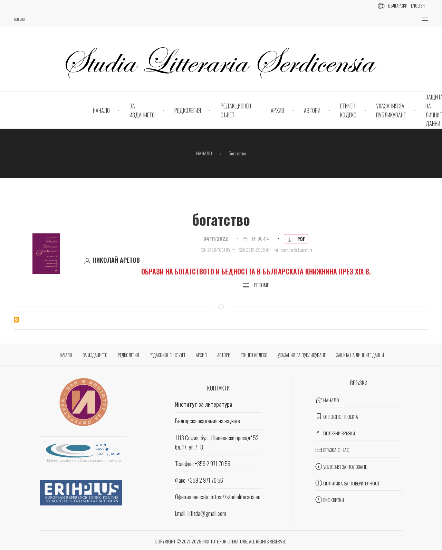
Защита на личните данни (360, 354)
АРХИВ (277, 110)
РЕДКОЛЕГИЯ (187, 110)
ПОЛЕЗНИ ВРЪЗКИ (339, 433)
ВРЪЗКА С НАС (336, 449)
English (418, 5)
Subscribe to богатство (16, 319)
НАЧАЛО (101, 110)
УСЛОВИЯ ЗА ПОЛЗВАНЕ (345, 466)
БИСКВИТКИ (333, 499)
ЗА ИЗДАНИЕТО (142, 110)
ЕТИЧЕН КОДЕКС (348, 110)
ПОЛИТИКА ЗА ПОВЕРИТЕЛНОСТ (351, 483)
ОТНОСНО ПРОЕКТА (340, 416)
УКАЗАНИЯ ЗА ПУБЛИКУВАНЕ (391, 110)
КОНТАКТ (19, 19)
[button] (424, 20)
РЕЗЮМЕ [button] (261, 285)
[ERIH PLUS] (81, 492)
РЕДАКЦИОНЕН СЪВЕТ (236, 110)
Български (397, 5)
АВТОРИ (312, 110)
